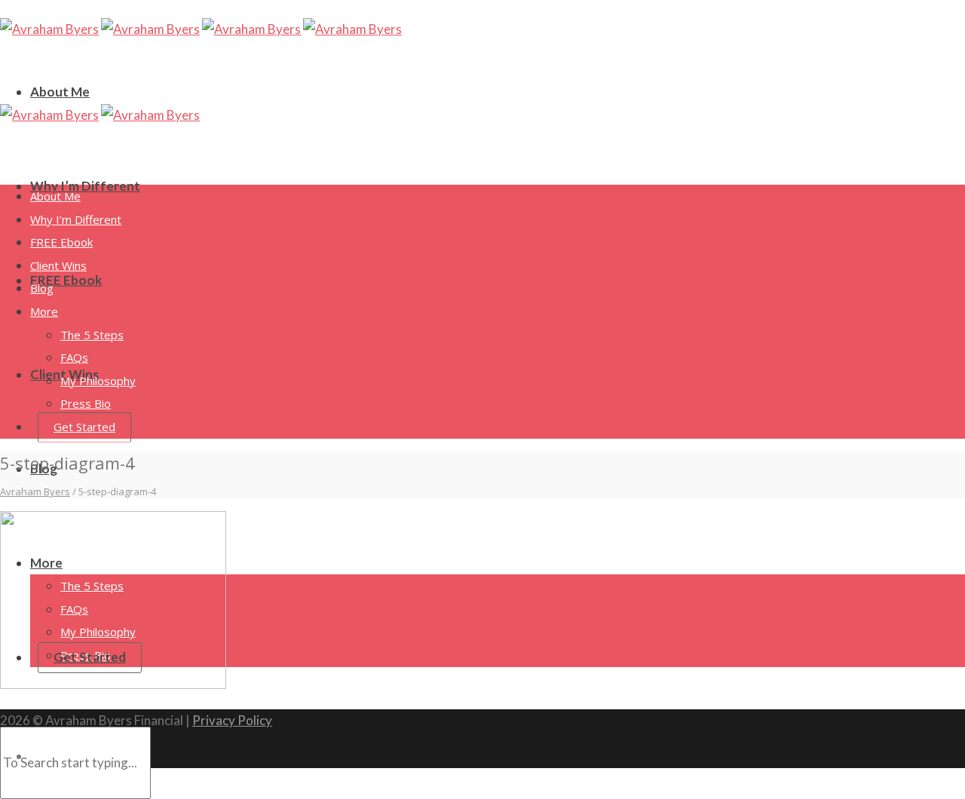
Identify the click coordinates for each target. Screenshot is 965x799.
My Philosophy (98, 380)
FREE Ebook (66, 280)
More (44, 311)
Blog (42, 287)
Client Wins (58, 265)
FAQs (74, 357)
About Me (60, 91)
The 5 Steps (92, 334)
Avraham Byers (35, 491)
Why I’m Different (85, 186)
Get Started (84, 426)
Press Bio (85, 403)
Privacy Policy (232, 720)
